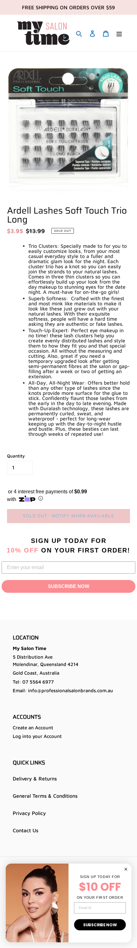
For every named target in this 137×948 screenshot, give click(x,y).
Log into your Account (37, 736)
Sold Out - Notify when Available (68, 515)
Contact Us (25, 830)
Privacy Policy (29, 813)
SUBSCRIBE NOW (68, 586)
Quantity (16, 455)
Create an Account (33, 727)
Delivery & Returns (35, 778)
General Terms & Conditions (45, 796)
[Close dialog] (126, 869)
